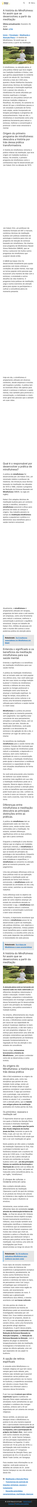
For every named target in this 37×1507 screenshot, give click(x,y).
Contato (11, 1504)
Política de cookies (22, 1504)
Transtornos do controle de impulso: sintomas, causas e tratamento (15, 1485)
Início (5, 35)
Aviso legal (27, 1502)
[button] (24, 3)
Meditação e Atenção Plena (17, 1479)
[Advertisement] (18, 187)
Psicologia (13, 35)
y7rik (11, 29)
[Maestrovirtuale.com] (6, 3)
